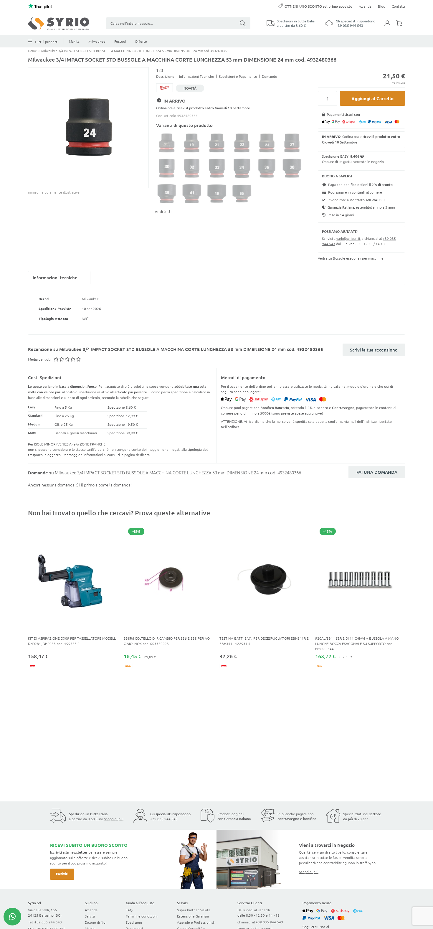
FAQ (129, 909)
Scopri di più (113, 818)
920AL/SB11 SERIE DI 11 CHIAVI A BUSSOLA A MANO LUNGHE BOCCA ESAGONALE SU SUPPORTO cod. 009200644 (357, 643)
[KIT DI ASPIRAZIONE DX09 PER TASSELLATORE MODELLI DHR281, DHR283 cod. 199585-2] (73, 579)
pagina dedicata (137, 454)
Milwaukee (96, 41)
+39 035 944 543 (349, 25)
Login (390, 26)
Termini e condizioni (142, 916)
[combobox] (178, 23)
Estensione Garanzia (193, 916)
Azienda (365, 6)
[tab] (59, 277)
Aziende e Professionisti (196, 922)
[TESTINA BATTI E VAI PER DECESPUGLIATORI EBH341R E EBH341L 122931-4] (264, 579)
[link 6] (58, 23)
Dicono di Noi (95, 922)
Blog (381, 6)
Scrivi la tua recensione (374, 350)
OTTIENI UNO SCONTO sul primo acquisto (318, 6)
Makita (74, 41)
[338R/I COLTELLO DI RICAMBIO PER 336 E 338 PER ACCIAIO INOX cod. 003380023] (169, 579)
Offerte (141, 41)
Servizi (90, 916)
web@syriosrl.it (348, 238)
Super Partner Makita (193, 909)
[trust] (40, 6)
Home (33, 50)
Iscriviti (62, 873)
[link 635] (12, 916)
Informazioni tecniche (55, 277)
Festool (120, 41)
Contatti (398, 6)
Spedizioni (134, 922)
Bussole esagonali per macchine (358, 258)
